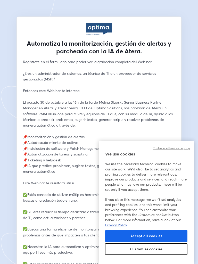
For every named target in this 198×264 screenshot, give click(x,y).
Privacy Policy (116, 225)
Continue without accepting (171, 148)
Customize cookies (146, 249)
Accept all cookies (146, 236)
